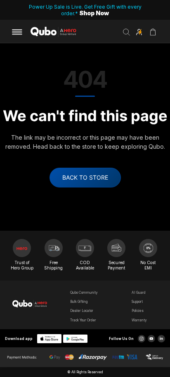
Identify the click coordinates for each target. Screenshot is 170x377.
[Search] (126, 32)
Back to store (85, 177)
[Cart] (152, 34)
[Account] (139, 32)
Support (137, 302)
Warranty (139, 320)
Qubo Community (84, 292)
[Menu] (20, 32)
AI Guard (139, 292)
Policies (138, 311)
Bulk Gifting (79, 302)
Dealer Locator (81, 311)
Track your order (83, 320)
